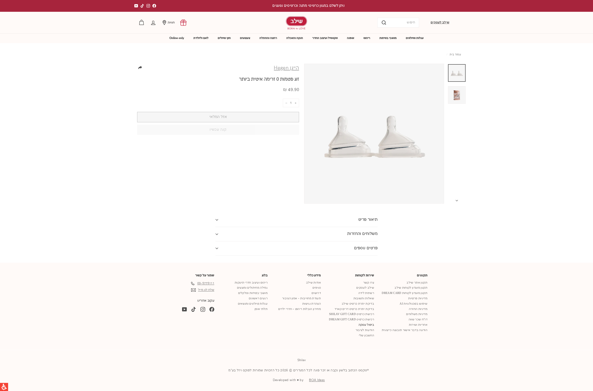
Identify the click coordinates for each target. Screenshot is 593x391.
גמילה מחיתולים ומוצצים (252, 287)
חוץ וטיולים (224, 38)
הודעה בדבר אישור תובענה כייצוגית (404, 330)
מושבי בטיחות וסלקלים (253, 293)
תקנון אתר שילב (417, 282)
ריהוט (366, 38)
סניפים (316, 287)
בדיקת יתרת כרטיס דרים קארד (354, 309)
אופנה (350, 38)
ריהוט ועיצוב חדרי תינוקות (251, 282)
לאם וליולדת (200, 38)
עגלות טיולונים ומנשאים (253, 303)
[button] (153, 22)
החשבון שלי (366, 335)
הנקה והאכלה (294, 38)
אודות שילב (313, 282)
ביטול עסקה (366, 324)
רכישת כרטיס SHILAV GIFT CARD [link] (351, 314)
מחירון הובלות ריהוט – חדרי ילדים (299, 309)
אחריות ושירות (418, 324)
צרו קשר (368, 282)
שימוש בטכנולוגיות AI (413, 303)
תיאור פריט (368, 220)
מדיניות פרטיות (417, 298)
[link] (183, 22)
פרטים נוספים (366, 248)
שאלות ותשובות (363, 298)
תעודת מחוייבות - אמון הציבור (301, 298)
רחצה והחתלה (268, 38)
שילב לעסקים (440, 22)
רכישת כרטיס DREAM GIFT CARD (351, 319)
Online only (176, 38)
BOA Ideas (317, 380)
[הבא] (457, 200)
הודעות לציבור (365, 330)
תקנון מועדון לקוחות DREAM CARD (404, 293)
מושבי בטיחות (388, 38)
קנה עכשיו (218, 130)
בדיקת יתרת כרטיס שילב (358, 303)
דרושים (316, 293)
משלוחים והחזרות (362, 234)
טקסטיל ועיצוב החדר (325, 38)
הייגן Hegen (286, 68)
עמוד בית (455, 54)
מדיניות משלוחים (416, 314)
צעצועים (245, 38)
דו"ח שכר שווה (418, 319)
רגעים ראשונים (258, 298)
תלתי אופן (261, 309)
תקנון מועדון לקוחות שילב (410, 287)
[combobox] (398, 23)
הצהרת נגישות (311, 303)
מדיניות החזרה (418, 309)
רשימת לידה (366, 293)
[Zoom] (374, 133)
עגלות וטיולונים (415, 38)
